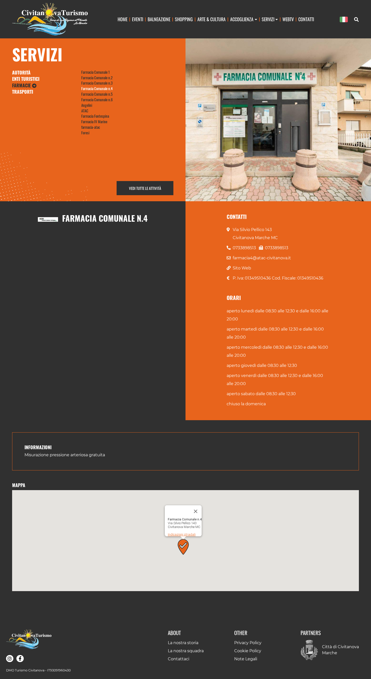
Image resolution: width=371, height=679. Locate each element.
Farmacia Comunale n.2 (97, 77)
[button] (183, 547)
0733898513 (244, 247)
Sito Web (242, 268)
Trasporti (22, 91)
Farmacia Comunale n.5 (97, 94)
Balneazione (159, 19)
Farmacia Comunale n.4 (97, 88)
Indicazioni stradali (182, 534)
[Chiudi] (196, 511)
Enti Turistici (25, 79)
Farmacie (22, 85)
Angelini (86, 105)
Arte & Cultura (211, 19)
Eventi (137, 19)
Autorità (21, 72)
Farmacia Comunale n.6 (97, 99)
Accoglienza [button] (241, 19)
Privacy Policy (247, 642)
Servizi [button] (268, 19)
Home (122, 19)
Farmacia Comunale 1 (95, 72)
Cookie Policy (247, 650)
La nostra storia (183, 642)
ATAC (84, 110)
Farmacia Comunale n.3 (97, 83)
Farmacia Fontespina (95, 116)
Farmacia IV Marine (94, 121)
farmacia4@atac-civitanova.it (262, 258)
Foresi (85, 132)
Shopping (184, 19)
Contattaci (178, 659)
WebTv (288, 19)
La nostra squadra (186, 650)
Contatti (306, 19)
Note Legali (245, 659)
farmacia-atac (90, 127)
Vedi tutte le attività (145, 188)
